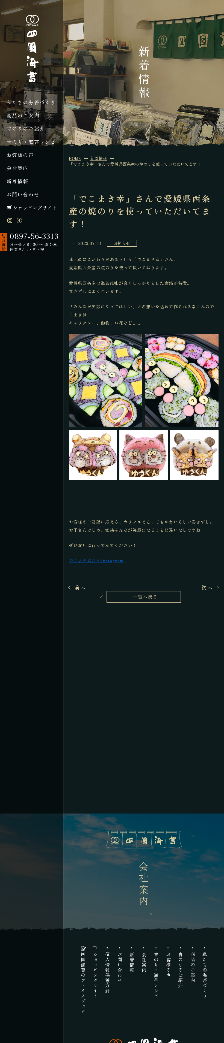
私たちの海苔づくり (31, 102)
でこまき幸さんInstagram (96, 560)
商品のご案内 (23, 115)
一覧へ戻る (145, 596)
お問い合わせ (23, 194)
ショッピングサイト (35, 207)
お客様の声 (20, 154)
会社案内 (18, 167)
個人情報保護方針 (107, 972)
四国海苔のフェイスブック (83, 983)
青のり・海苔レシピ (31, 141)
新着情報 (18, 181)
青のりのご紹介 (26, 128)
